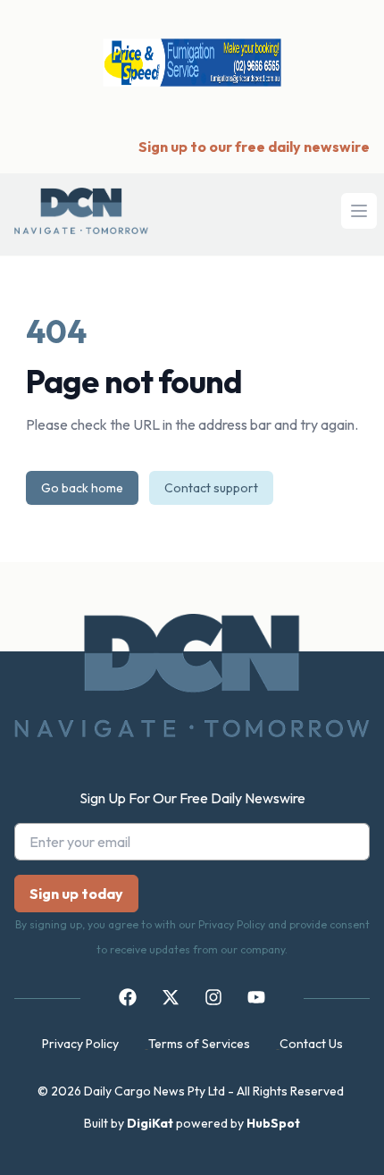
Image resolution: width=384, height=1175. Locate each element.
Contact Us (311, 1044)
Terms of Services (199, 1044)
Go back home (82, 488)
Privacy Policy (80, 1044)
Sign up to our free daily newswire (254, 146)
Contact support (211, 488)
